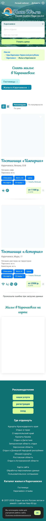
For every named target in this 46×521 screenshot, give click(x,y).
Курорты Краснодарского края (23, 426)
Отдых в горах (23, 430)
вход (23, 411)
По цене (17, 108)
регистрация (23, 404)
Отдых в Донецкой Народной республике (23, 450)
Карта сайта (23, 467)
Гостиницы (10, 81)
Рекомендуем (20, 105)
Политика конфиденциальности (18, 515)
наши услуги (23, 397)
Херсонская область (23, 447)
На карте (7, 182)
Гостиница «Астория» (22, 251)
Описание (7, 178)
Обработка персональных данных (23, 470)
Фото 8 (19, 271)
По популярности (35, 105)
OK (37, 513)
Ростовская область (23, 457)
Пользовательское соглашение (23, 474)
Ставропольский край (23, 433)
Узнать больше (34, 182)
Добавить (36, 3)
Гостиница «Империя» (22, 160)
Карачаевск (11, 58)
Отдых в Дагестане (23, 440)
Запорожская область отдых (23, 443)
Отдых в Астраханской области (23, 460)
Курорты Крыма (23, 437)
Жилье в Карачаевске (16, 87)
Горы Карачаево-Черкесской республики (22, 55)
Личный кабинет (22, 3)
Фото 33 (19, 178)
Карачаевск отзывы (23, 491)
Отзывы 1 (19, 182)
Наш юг (7, 52)
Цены (30, 178)
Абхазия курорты (23, 454)
